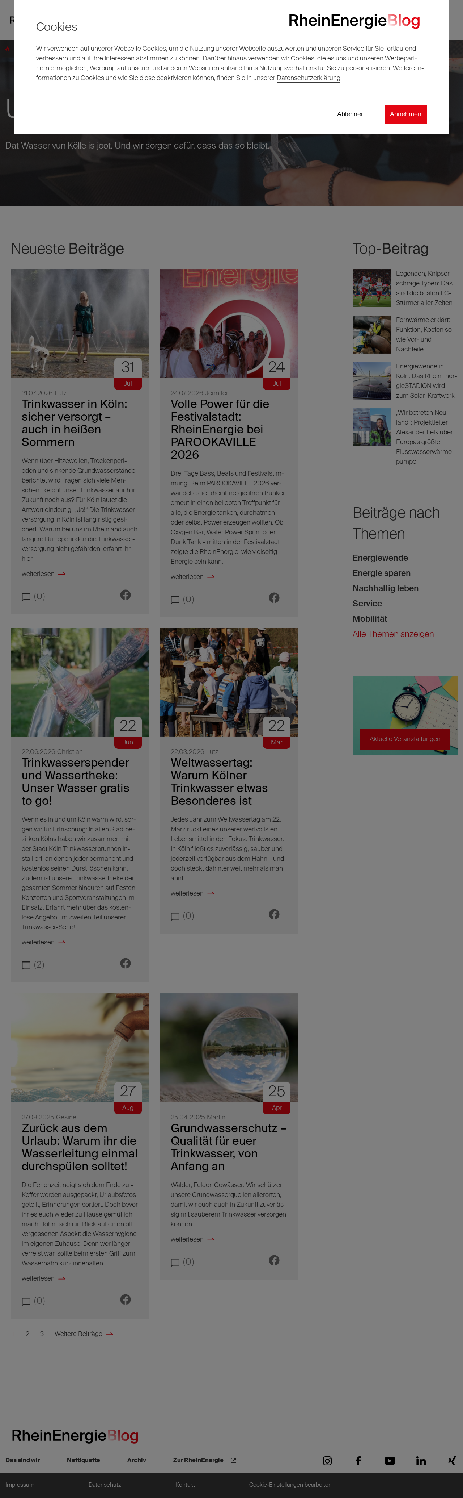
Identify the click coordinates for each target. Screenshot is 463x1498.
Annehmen (405, 114)
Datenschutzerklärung (308, 78)
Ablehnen (351, 114)
